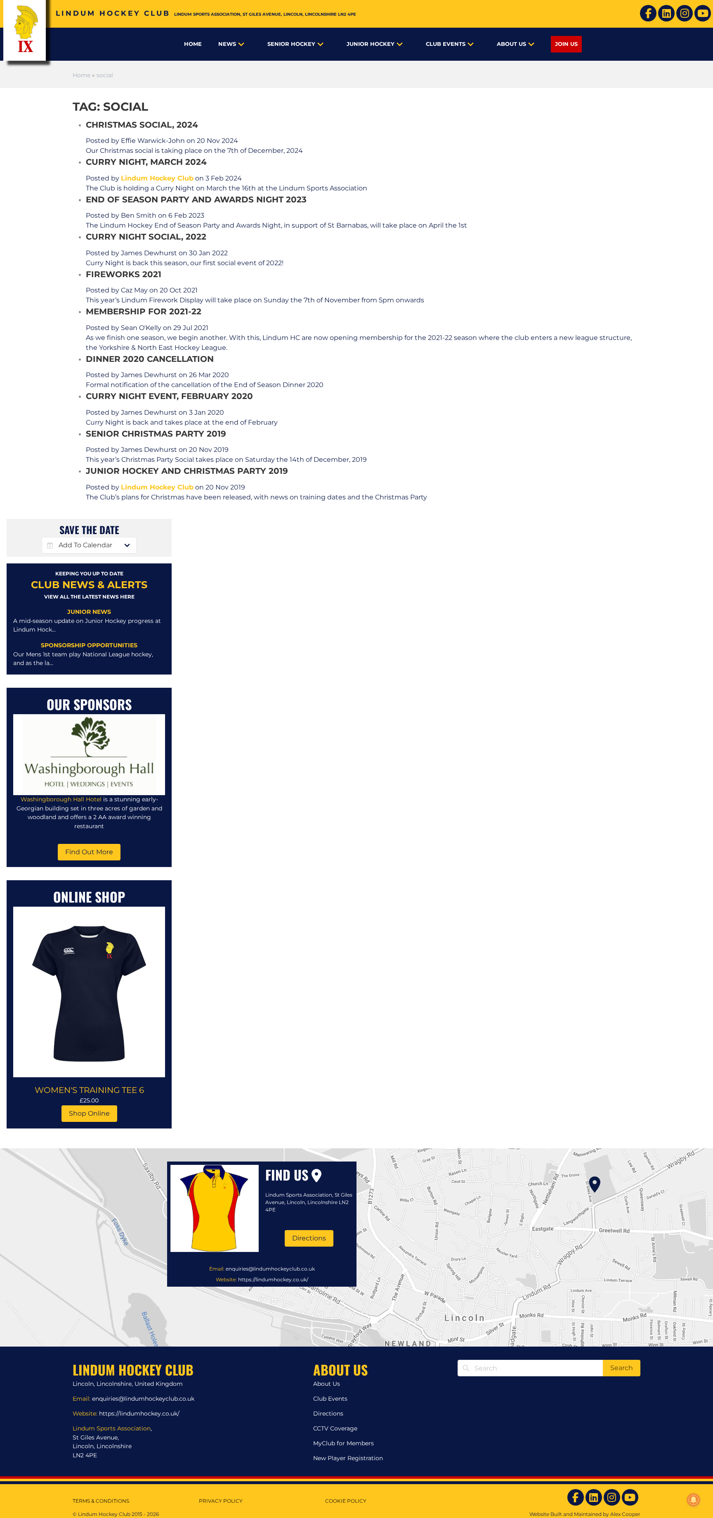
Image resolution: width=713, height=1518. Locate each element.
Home (193, 44)
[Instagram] (684, 13)
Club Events (445, 44)
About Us (511, 44)
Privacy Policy (221, 1501)
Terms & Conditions (101, 1501)
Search (621, 1368)
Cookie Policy (345, 1501)
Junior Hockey (370, 44)
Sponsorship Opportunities (89, 645)
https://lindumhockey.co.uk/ (273, 1279)
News (227, 44)
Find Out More (89, 852)
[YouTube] (702, 13)
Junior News (89, 611)
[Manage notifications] (693, 1499)
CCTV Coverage (335, 1428)
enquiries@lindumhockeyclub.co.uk (270, 1269)
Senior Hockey (291, 44)
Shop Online (89, 1113)
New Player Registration (348, 1458)
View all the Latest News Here (89, 597)
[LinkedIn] (666, 13)
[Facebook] (648, 13)
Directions (309, 1238)
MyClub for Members (343, 1443)
